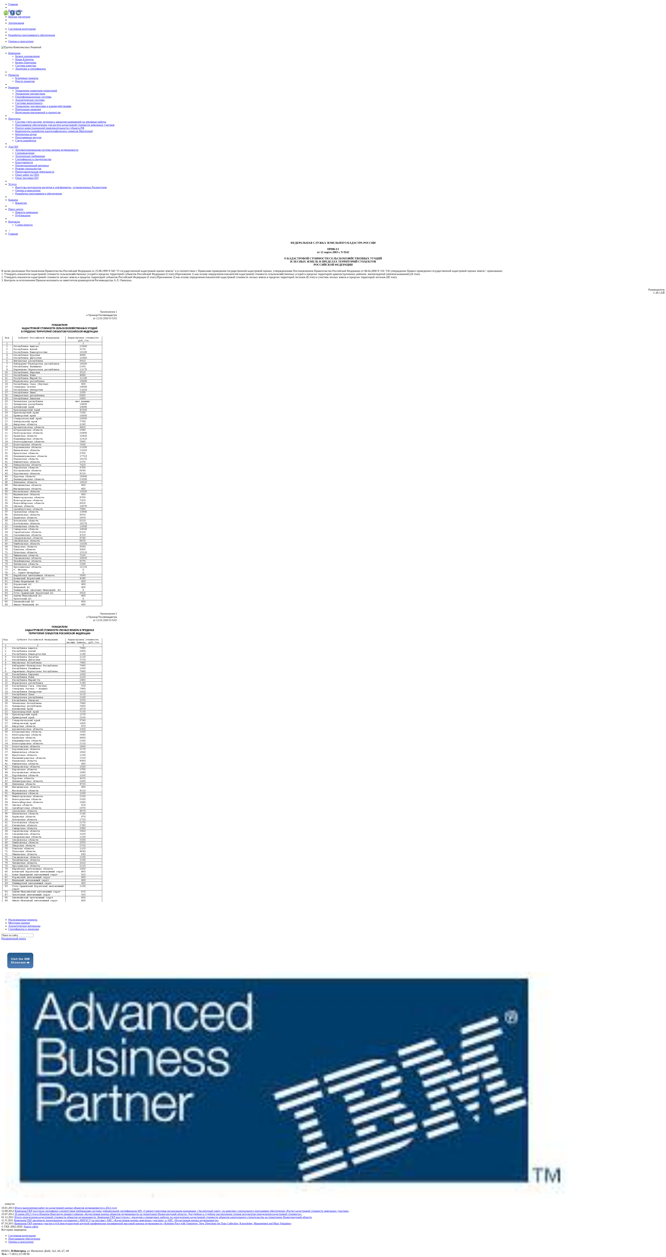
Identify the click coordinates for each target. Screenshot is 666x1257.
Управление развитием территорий (36, 90)
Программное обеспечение (24, 1238)
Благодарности (24, 162)
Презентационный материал (32, 165)
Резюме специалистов (28, 168)
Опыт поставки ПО (27, 178)
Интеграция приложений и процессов (38, 112)
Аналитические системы (30, 99)
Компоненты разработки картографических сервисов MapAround (54, 131)
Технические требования (30, 156)
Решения (13, 87)
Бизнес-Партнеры (25, 62)
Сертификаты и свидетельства (33, 159)
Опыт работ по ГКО (27, 174)
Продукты (14, 118)
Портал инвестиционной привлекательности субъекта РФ (49, 128)
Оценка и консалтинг (21, 41)
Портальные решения (28, 109)
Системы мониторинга (28, 103)
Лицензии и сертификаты (30, 68)
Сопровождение (25, 153)
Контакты (14, 221)
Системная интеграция (22, 28)
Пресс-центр (15, 209)
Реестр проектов (25, 81)
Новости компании (26, 212)
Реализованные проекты (22, 919)
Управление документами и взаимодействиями (43, 106)
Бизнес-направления (27, 56)
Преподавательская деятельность (34, 171)
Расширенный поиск (13, 938)
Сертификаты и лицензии (23, 929)
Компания (14, 53)
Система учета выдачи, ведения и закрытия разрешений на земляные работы (60, 121)
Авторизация (16, 22)
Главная (13, 4)
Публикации (22, 215)
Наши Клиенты (24, 59)
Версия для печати (19, 16)
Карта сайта (31, 1226)
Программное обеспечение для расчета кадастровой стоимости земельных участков (64, 124)
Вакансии (21, 202)
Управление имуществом (30, 93)
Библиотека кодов (26, 134)
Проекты (13, 75)
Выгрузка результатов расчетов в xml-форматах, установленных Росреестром (61, 187)
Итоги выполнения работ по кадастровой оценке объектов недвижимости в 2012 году (66, 1207)
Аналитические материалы (24, 925)
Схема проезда (24, 224)
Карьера (13, 199)
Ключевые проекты (26, 78)
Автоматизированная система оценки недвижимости (46, 149)
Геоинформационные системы (33, 96)
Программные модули (28, 137)
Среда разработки (25, 140)
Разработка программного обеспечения (31, 35)
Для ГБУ (13, 146)
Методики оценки (19, 922)
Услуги (12, 184)
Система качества (25, 65)
